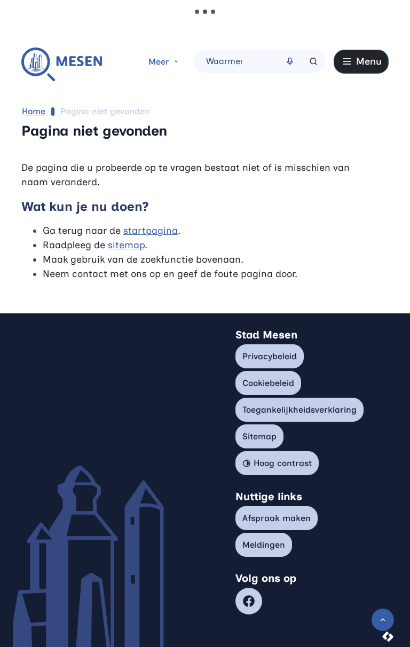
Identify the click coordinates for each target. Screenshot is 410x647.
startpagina (150, 230)
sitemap (126, 245)
